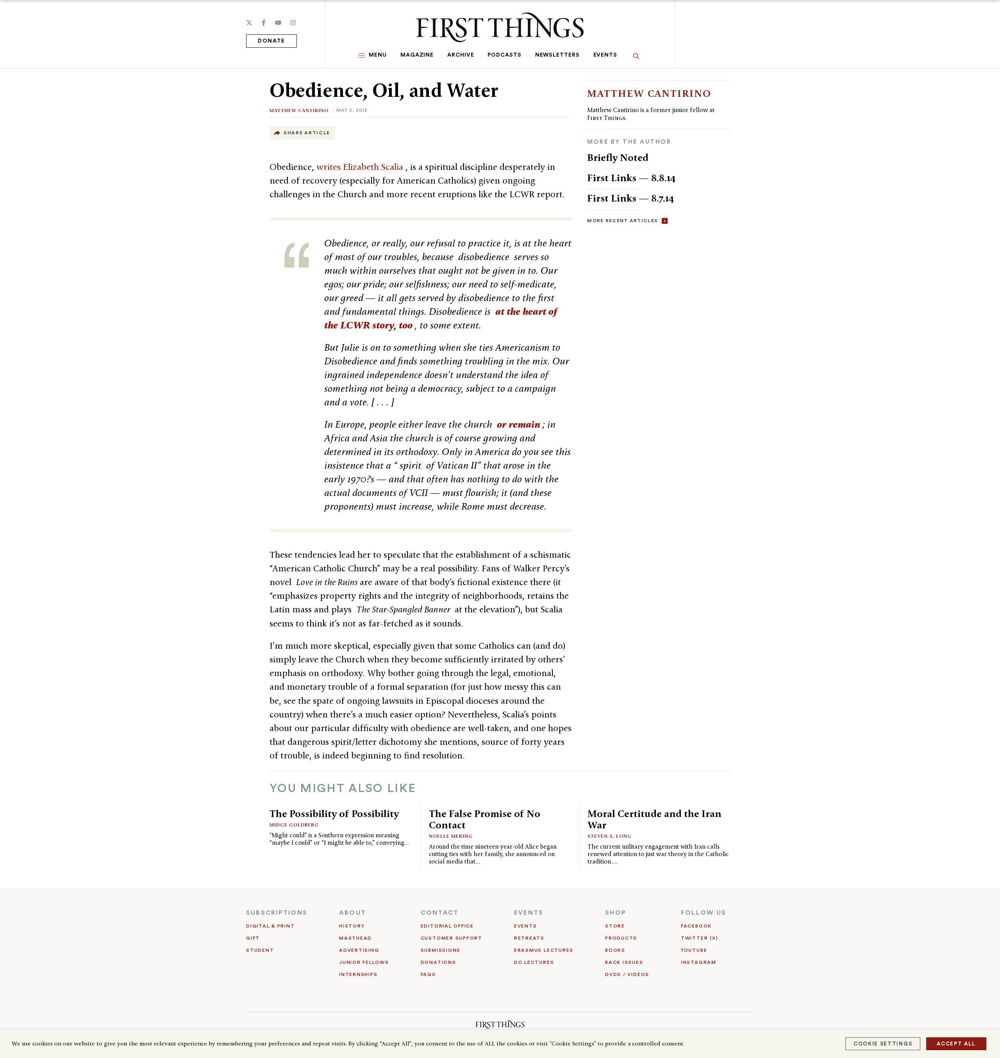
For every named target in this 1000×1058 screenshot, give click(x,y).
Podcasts (504, 55)
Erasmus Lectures (543, 950)
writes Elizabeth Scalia (360, 166)
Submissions (441, 950)
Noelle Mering (451, 836)
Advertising (359, 950)
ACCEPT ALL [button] (956, 1043)
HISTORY (351, 926)
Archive (460, 55)
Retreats (529, 938)
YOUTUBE (694, 950)
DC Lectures (534, 962)
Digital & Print (270, 926)
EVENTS (528, 913)
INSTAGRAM (698, 962)
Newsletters (557, 55)
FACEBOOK (696, 926)
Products (621, 938)
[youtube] (278, 23)
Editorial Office (447, 926)
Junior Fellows (364, 962)
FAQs (428, 974)
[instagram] (293, 23)
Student (260, 950)
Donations (438, 962)
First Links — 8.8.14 (631, 177)
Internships (358, 974)
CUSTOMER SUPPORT (451, 938)
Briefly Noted (617, 157)
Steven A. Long (610, 836)
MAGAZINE (417, 55)
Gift (253, 938)
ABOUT (352, 913)
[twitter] (249, 23)
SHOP (615, 913)
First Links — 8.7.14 (630, 198)
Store (615, 926)
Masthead (355, 938)
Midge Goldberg (294, 825)
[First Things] (500, 27)
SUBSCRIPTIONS (276, 913)
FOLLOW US (703, 913)
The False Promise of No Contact (484, 819)
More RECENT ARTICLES (622, 220)
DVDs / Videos (627, 974)
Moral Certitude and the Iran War (654, 819)
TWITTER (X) (699, 938)
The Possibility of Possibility (334, 813)
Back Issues (624, 962)
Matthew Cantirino (299, 110)
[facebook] (263, 23)
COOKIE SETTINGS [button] (883, 1043)
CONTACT (440, 913)
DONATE (271, 41)
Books (615, 950)
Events (605, 55)
